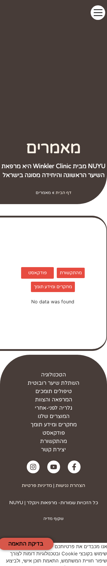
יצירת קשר (53, 449)
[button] (98, 12)
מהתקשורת (53, 441)
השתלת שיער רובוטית (53, 383)
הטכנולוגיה (53, 374)
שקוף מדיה (53, 518)
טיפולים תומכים (53, 391)
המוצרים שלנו (54, 416)
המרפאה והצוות (53, 399)
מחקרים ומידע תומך (54, 424)
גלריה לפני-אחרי (53, 408)
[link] (74, 467)
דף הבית (63, 192)
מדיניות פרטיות (37, 485)
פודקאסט (54, 433)
